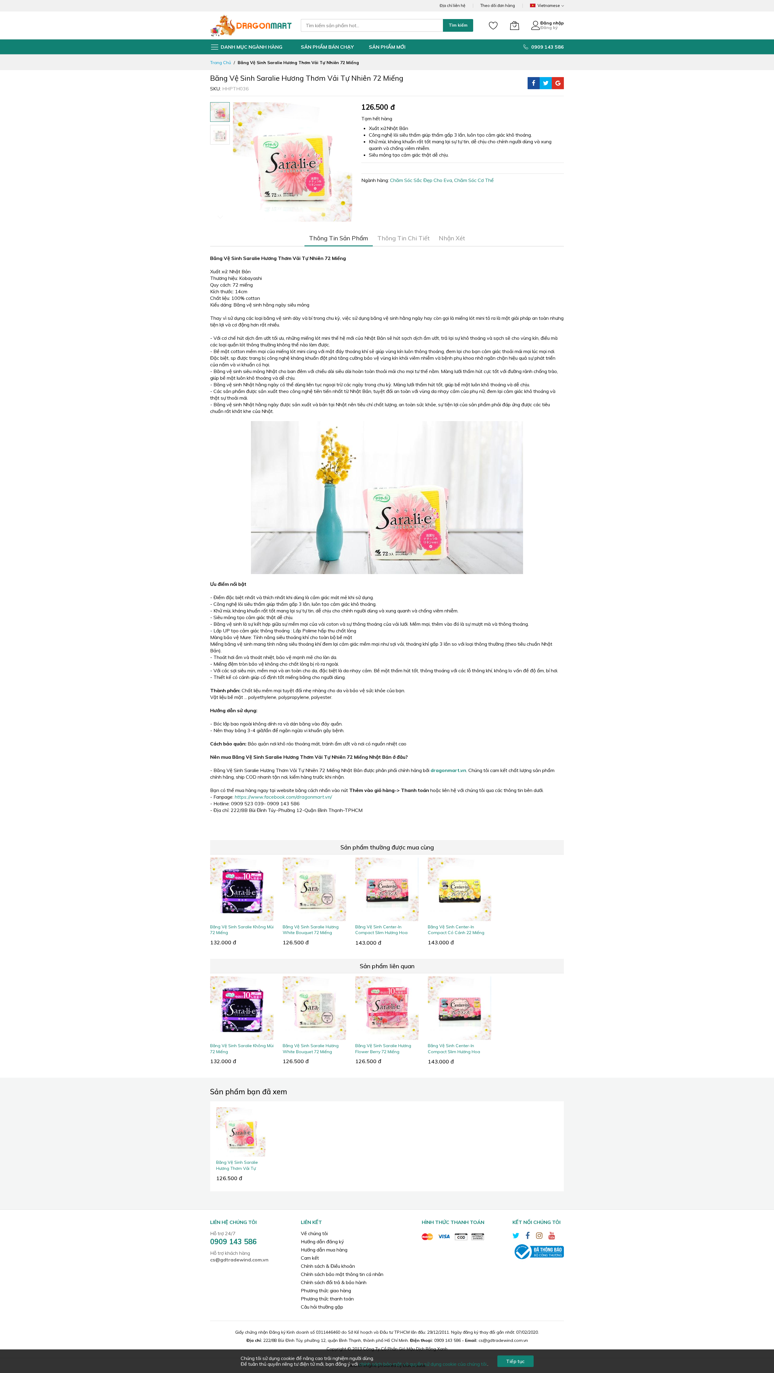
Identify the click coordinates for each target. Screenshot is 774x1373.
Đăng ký (549, 27)
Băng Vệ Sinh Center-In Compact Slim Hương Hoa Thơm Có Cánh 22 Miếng (381, 932)
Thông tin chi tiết (403, 238)
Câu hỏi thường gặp (322, 1307)
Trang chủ (220, 62)
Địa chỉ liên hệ (452, 5)
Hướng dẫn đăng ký (322, 1241)
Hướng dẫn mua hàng (324, 1250)
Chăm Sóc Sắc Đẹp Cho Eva (421, 180)
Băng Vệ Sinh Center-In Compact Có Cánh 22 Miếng (456, 929)
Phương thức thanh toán (327, 1299)
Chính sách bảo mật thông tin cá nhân (342, 1274)
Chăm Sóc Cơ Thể (474, 180)
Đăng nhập (552, 23)
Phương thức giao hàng (326, 1290)
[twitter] (515, 1236)
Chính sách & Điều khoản (328, 1266)
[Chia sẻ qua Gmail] (558, 83)
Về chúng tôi (314, 1233)
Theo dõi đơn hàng (497, 5)
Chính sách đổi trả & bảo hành (333, 1282)
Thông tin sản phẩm (338, 238)
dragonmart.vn (448, 770)
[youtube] (551, 1236)
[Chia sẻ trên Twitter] (546, 83)
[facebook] (527, 1236)
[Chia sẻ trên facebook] (534, 83)
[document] (387, 1361)
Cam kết (310, 1258)
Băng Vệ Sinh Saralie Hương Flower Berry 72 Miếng (383, 1048)
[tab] (338, 238)
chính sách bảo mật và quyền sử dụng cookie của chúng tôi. (423, 1364)
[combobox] (372, 25)
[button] (220, 134)
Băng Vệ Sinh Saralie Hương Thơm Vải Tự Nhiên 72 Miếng (237, 1168)
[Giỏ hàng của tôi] (514, 25)
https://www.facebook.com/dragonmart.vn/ (283, 797)
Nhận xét (452, 238)
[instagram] (539, 1236)
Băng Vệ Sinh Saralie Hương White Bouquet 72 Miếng (311, 929)
